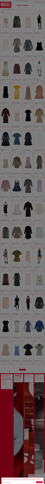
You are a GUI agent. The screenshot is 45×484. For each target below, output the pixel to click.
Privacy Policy (34, 479)
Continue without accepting (6, 482)
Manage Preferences (26, 479)
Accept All (39, 482)
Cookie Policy (39, 479)
